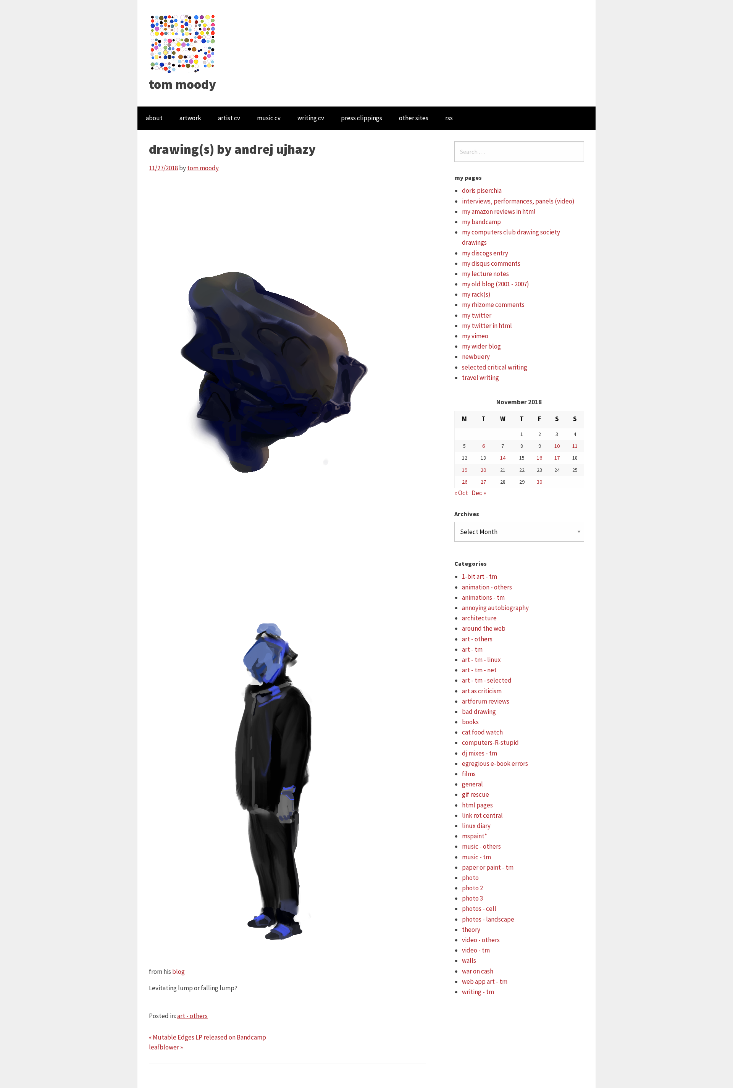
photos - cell (479, 908)
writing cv (310, 118)
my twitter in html (487, 325)
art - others (192, 1016)
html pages (477, 805)
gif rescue (475, 794)
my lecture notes (485, 274)
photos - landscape (488, 919)
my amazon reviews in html (499, 211)
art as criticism (482, 691)
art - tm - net (479, 670)
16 (539, 457)
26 (464, 481)
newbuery (476, 356)
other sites (413, 118)
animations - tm (483, 597)
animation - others (487, 587)
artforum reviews (485, 701)
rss (449, 118)
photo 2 (472, 888)
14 (502, 457)
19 (464, 470)
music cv (269, 118)
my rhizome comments (493, 304)
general (472, 784)
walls (469, 960)
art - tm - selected (487, 680)
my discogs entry (485, 253)
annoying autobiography (495, 608)
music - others (481, 846)
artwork (190, 118)
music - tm (476, 857)
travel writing (480, 377)
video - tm (476, 950)
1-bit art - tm (479, 576)
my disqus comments (491, 263)
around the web (483, 628)
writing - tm (478, 992)
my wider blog (481, 346)
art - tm (472, 649)
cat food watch (482, 732)
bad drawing (479, 711)
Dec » (478, 493)
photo (470, 877)
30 (539, 481)
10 (557, 445)
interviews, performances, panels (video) (518, 201)
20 (483, 470)
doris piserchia (482, 190)
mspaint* (474, 836)
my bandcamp (481, 222)
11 (575, 445)
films (469, 774)
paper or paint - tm (487, 867)
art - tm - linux (481, 659)
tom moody (182, 84)
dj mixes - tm (479, 753)
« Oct (461, 493)
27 (483, 481)
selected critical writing (494, 367)
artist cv (229, 118)
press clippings (361, 118)
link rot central (482, 815)
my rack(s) (476, 294)
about (154, 118)
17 (557, 457)
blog (178, 971)
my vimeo (475, 336)
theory (471, 929)
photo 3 (472, 898)
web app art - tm (484, 981)
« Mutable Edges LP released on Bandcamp (207, 1037)
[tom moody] (183, 43)
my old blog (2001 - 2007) (495, 284)
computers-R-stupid (490, 742)
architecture (479, 618)
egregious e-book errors (495, 763)
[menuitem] (154, 118)
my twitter (476, 315)
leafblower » (166, 1047)
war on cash (477, 971)
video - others (481, 940)
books (470, 722)
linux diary (476, 826)
